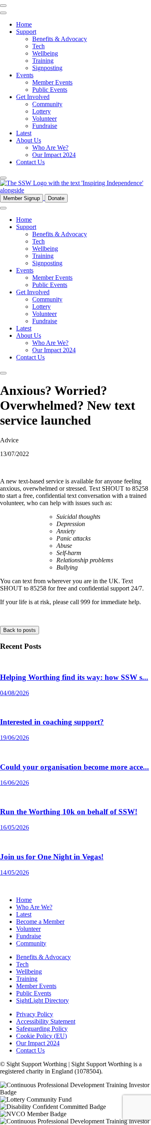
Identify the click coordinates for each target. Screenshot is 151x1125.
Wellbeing (45, 53)
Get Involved (33, 96)
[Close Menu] (3, 5)
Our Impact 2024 (54, 154)
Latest (23, 133)
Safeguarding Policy (42, 1028)
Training (43, 60)
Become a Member (40, 921)
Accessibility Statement (45, 1021)
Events (24, 75)
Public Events (49, 89)
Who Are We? (50, 147)
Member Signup (21, 198)
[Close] (3, 178)
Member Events (52, 82)
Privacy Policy (34, 1014)
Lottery (41, 111)
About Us (28, 140)
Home (24, 24)
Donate (56, 198)
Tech (38, 46)
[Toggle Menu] (3, 13)
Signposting (47, 67)
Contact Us (30, 162)
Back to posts (19, 630)
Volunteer (44, 118)
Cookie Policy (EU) (41, 1035)
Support (26, 31)
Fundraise (44, 125)
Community (47, 104)
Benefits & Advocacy (59, 38)
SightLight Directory (42, 1000)
